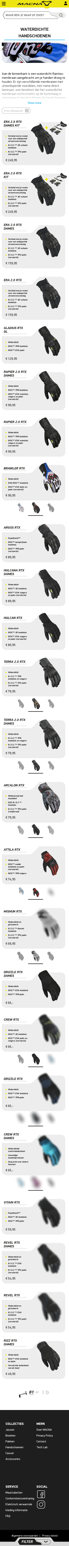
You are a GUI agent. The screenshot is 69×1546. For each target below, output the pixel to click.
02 (37, 1392)
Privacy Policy (44, 1435)
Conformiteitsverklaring (20, 1498)
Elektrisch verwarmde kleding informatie (19, 1507)
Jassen (10, 1429)
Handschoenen (14, 1447)
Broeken (10, 1435)
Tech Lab (41, 1447)
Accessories (13, 1459)
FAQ (8, 1516)
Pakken (10, 1441)
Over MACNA (44, 1429)
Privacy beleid (50, 1535)
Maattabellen (14, 1492)
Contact (41, 1441)
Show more (34, 103)
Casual (10, 1453)
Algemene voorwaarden (25, 1535)
